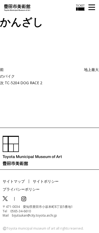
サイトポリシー (46, 181)
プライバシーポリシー (21, 189)
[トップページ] (17, 7)
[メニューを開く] (91, 8)
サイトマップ (14, 181)
